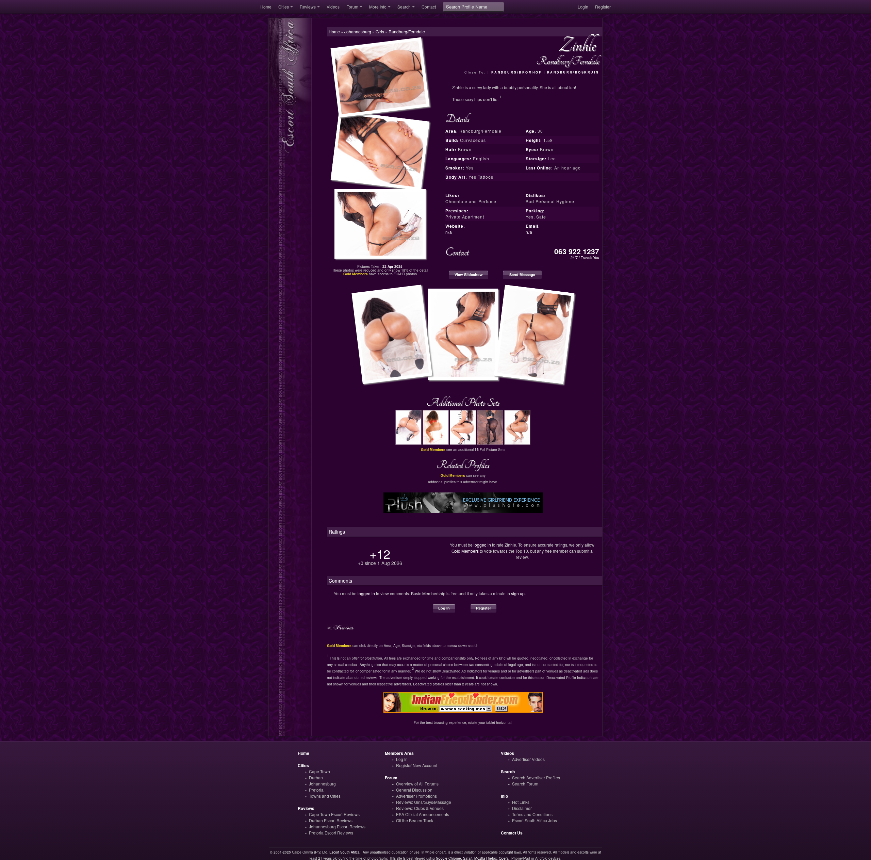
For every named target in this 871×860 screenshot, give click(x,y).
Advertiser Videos (528, 759)
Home (266, 7)
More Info (378, 7)
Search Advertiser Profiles (536, 777)
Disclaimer (522, 808)
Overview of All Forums (417, 783)
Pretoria (316, 790)
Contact (429, 7)
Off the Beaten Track (414, 820)
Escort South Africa (344, 852)
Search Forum (525, 783)
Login (583, 7)
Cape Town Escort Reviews (334, 814)
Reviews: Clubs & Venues (420, 808)
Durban (316, 777)
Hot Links (520, 802)
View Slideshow (469, 274)
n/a (448, 232)
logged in (482, 545)
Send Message (522, 274)
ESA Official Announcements (422, 814)
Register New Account (416, 765)
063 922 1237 (576, 251)
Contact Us (512, 833)
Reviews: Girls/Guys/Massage (423, 802)
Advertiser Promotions (416, 796)
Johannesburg (322, 783)
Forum (352, 7)
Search (404, 7)
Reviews (308, 7)
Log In (444, 608)
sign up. (518, 593)
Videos (333, 7)
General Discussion (414, 790)
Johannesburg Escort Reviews (337, 826)
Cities (283, 7)
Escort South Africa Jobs (534, 820)
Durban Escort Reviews (330, 820)
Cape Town (319, 771)
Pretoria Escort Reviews (331, 832)
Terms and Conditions (532, 814)
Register (603, 7)
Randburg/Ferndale (407, 31)
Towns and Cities (325, 796)
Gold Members (465, 551)
